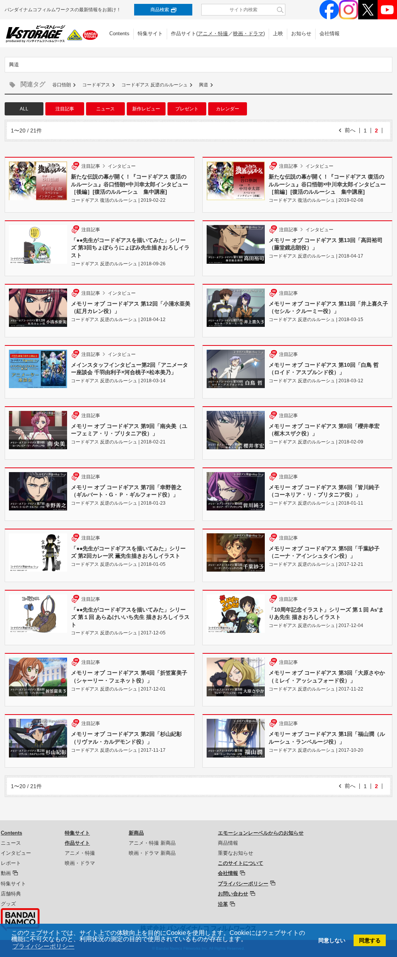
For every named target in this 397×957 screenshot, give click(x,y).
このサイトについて (240, 863)
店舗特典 (11, 894)
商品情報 (228, 843)
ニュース (105, 109)
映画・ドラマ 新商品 (152, 853)
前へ (350, 130)
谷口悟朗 (61, 85)
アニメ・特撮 (213, 33)
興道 (203, 85)
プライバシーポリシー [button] (43, 946)
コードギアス (96, 85)
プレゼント (186, 109)
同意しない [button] (331, 940)
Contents (119, 33)
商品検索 (159, 9)
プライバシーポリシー (243, 884)
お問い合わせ (233, 894)
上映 (278, 33)
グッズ (8, 904)
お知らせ (301, 33)
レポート (11, 863)
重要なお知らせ (235, 853)
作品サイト (77, 843)
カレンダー (227, 109)
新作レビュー (146, 109)
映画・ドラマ (248, 33)
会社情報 (329, 33)
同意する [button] (370, 940)
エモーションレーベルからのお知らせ (261, 833)
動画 (6, 873)
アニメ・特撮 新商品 (152, 843)
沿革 (223, 904)
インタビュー (16, 853)
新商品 (136, 833)
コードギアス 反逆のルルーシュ (154, 85)
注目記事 (64, 109)
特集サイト (150, 33)
